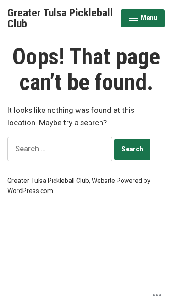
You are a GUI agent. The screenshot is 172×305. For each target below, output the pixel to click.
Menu (143, 19)
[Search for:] (60, 148)
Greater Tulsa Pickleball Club (60, 18)
